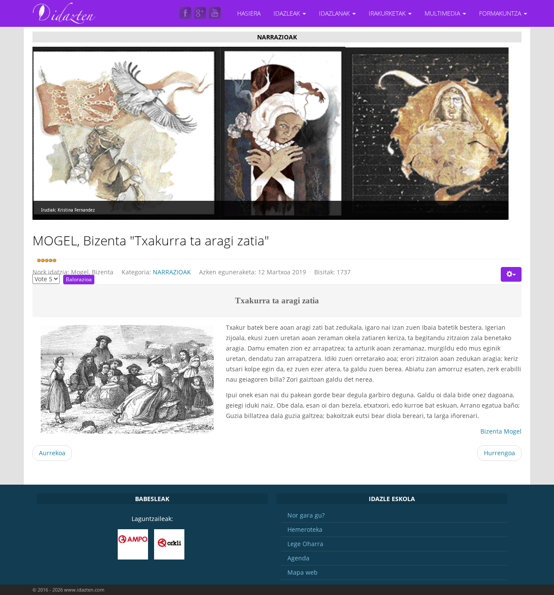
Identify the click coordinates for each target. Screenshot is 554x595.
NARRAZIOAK (172, 272)
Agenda (298, 558)
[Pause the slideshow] (482, 133)
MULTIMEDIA (443, 13)
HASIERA (249, 13)
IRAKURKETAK (388, 13)
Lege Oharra (305, 544)
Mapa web (302, 572)
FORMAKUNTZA (501, 13)
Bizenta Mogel (501, 431)
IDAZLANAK (335, 13)
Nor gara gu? (306, 515)
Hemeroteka (304, 529)
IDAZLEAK (288, 13)
